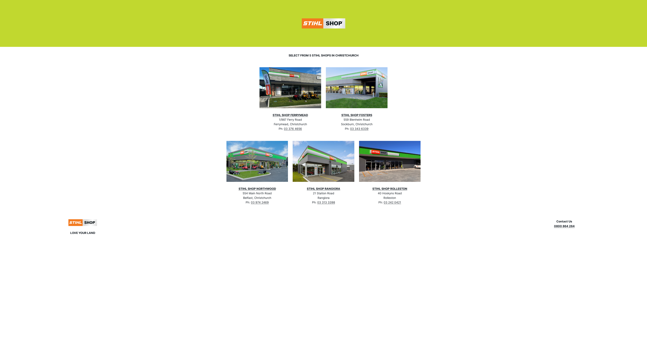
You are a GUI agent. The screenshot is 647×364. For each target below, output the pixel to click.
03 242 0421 (392, 202)
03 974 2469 (260, 202)
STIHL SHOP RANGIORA (323, 188)
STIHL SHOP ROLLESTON (389, 188)
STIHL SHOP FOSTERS (356, 115)
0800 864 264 (564, 226)
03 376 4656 (293, 128)
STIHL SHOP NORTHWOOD (257, 188)
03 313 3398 (326, 202)
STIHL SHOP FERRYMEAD (290, 115)
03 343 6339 (359, 128)
